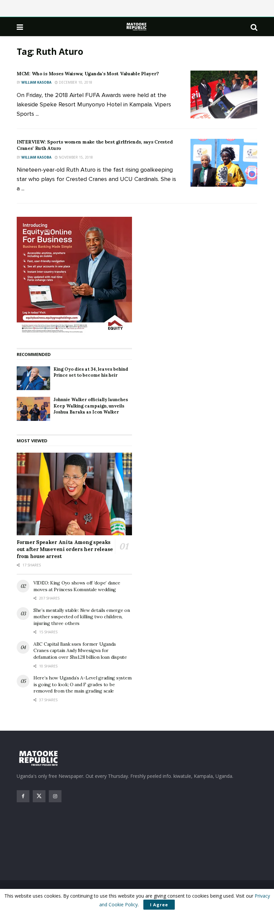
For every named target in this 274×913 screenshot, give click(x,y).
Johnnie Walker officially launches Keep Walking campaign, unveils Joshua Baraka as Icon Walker (90, 406)
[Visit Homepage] (137, 26)
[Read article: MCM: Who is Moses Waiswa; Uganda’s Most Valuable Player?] (223, 94)
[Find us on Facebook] (23, 796)
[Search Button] (254, 26)
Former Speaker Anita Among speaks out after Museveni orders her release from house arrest (65, 549)
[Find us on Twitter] (39, 796)
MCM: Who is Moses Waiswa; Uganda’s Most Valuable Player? (88, 74)
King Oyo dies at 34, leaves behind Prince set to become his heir (90, 372)
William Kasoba (36, 82)
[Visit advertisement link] (74, 276)
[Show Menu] (20, 26)
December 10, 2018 (75, 82)
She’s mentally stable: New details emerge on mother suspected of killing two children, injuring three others (81, 616)
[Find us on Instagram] (55, 796)
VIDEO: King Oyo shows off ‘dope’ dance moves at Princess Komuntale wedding (76, 586)
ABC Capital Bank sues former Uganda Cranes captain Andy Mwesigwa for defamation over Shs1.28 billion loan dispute (80, 650)
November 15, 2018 (75, 157)
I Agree (159, 905)
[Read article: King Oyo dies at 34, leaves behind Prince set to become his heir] (33, 378)
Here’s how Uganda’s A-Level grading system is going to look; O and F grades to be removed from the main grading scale (82, 684)
